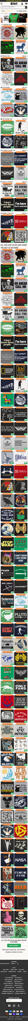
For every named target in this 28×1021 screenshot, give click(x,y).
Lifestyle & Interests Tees (9, 987)
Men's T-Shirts (6, 969)
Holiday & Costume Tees (7, 989)
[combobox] (13, 7)
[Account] (22, 3)
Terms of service (25, 1016)
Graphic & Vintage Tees (20, 991)
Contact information (18, 1019)
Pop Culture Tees (18, 977)
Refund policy (17, 1016)
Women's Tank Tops (12, 971)
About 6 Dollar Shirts (4, 963)
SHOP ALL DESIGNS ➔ (14, 945)
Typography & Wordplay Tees (7, 993)
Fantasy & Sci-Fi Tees (18, 985)
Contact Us (13, 963)
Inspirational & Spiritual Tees (8, 991)
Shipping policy (10, 1019)
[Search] (26, 7)
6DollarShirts (5, 1016)
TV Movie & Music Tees (8, 979)
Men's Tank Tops (4, 971)
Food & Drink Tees (19, 987)
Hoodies (24, 971)
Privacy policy (11, 1016)
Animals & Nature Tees (19, 983)
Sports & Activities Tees (8, 983)
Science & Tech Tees (9, 985)
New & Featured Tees (9, 977)
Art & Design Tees (9, 981)
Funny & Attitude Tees (18, 979)
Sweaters (19, 971)
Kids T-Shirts (21, 969)
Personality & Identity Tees (20, 993)
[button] (1, 3)
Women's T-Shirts (13, 969)
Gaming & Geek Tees (17, 981)
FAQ (17, 963)
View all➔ (24, 24)
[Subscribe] (20, 1000)
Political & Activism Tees (19, 989)
